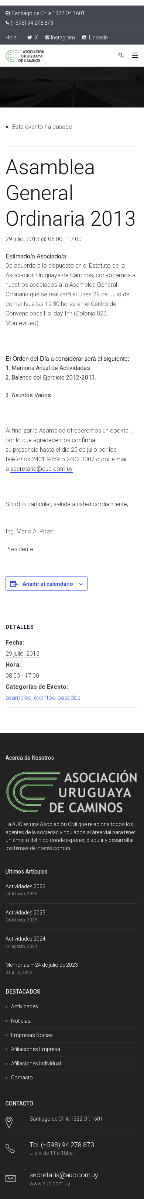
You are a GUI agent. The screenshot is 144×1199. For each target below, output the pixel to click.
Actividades (24, 1006)
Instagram (63, 37)
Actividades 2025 (25, 913)
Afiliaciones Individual (36, 1063)
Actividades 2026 (25, 886)
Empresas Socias (32, 1035)
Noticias (21, 1021)
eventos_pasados (57, 697)
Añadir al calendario (48, 583)
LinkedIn (98, 37)
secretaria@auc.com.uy (41, 468)
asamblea (18, 697)
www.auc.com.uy (50, 1183)
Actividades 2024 (25, 939)
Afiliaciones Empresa (35, 1049)
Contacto (22, 1077)
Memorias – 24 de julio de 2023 (42, 965)
